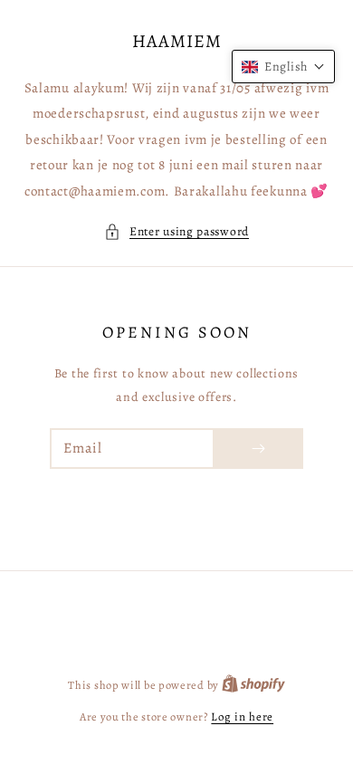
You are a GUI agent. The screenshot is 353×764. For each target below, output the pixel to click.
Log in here (242, 716)
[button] (176, 232)
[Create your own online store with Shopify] (253, 684)
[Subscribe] (258, 448)
